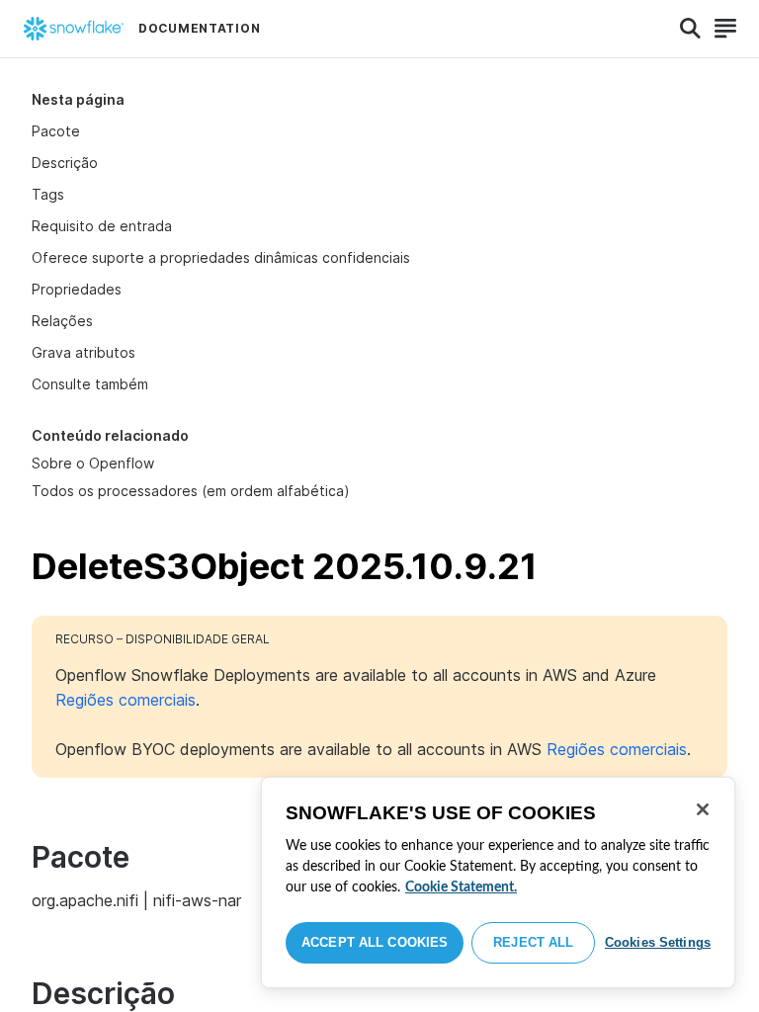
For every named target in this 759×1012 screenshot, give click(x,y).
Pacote (56, 131)
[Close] (702, 809)
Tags (48, 194)
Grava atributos (83, 352)
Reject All (533, 942)
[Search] (690, 29)
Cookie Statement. (461, 887)
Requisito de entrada (102, 225)
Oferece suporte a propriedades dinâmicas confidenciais (221, 257)
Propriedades (77, 289)
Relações (62, 320)
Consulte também (90, 384)
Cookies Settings (658, 942)
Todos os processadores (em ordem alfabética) (191, 490)
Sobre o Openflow (93, 463)
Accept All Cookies (374, 942)
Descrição (65, 162)
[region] (498, 882)
